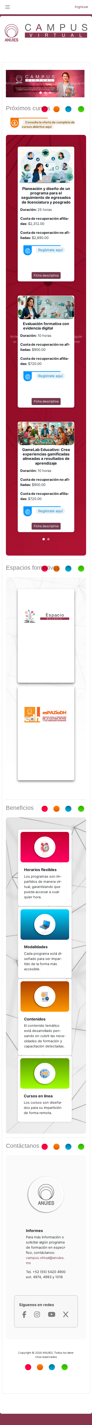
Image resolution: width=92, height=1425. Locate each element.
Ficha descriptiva (46, 275)
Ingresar (81, 7)
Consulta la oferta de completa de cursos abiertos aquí (48, 125)
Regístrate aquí (50, 250)
